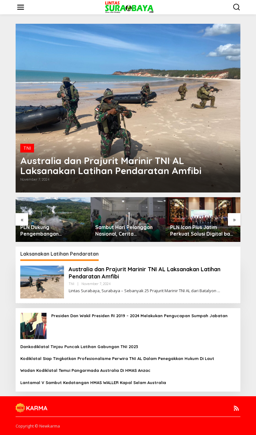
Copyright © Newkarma (38, 426)
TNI (27, 148)
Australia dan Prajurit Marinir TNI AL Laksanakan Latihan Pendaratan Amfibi (110, 166)
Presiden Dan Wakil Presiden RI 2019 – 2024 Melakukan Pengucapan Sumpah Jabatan (139, 315)
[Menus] (21, 7)
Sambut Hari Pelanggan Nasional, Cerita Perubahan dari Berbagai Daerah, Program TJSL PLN (125, 230)
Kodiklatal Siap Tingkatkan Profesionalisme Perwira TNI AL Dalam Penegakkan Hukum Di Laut (117, 358)
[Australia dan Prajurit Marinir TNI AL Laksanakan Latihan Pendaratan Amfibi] (218, 290)
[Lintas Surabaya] (129, 7)
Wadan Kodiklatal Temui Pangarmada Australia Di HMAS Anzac (85, 370)
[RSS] (236, 408)
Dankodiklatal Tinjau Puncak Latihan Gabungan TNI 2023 (79, 346)
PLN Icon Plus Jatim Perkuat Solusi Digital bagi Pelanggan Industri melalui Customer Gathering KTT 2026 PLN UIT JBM (202, 230)
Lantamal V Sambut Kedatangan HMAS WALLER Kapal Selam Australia (93, 382)
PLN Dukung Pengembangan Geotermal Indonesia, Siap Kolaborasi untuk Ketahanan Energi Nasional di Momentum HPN (53, 230)
